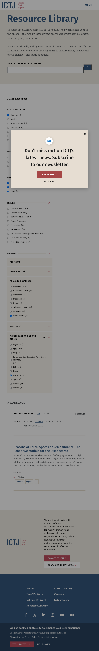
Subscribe (48, 174)
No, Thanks (49, 181)
